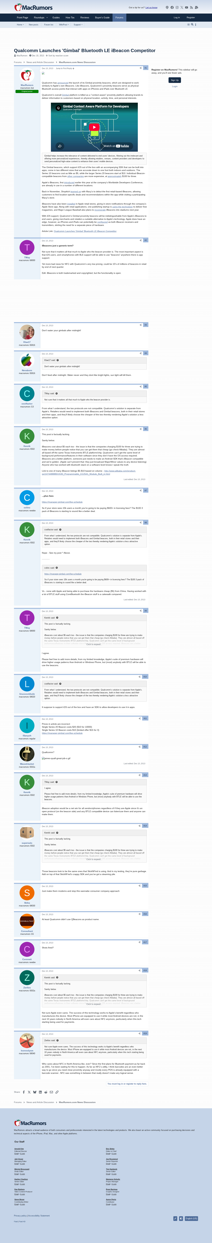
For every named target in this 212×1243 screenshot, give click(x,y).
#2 (146, 240)
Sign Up (175, 80)
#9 (146, 611)
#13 (145, 775)
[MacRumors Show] (167, 7)
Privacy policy (20, 1216)
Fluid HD (22, 1221)
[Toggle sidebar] (196, 24)
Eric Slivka (110, 1149)
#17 (145, 942)
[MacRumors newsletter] (196, 7)
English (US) (191, 1218)
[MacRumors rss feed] (191, 7)
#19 (145, 1033)
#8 (146, 523)
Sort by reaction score (58, 55)
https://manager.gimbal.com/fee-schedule (62, 502)
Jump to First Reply (64, 68)
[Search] (192, 24)
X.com (22, 1153)
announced (62, 83)
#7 (146, 491)
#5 (146, 386)
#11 (145, 718)
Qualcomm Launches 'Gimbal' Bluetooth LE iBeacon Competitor (85, 231)
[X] (181, 7)
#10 (145, 677)
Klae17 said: (50, 360)
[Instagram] (177, 7)
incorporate (100, 210)
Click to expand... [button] (94, 644)
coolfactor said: (51, 529)
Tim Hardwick (111, 1169)
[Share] (140, 68)
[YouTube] (186, 7)
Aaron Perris (111, 1199)
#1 (146, 68)
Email (16, 1153)
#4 (146, 353)
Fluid (16, 1221)
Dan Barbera (19, 1189)
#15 (145, 886)
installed (71, 204)
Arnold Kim (19, 1149)
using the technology (122, 206)
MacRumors (22, 55)
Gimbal (65, 95)
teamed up (75, 191)
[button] (38, 17)
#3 (146, 325)
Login (175, 86)
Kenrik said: (49, 618)
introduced (69, 182)
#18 (145, 970)
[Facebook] (172, 7)
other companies (75, 176)
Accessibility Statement (39, 1216)
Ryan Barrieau (111, 1189)
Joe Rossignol (112, 1159)
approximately (115, 176)
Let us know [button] (151, 7)
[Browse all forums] (188, 24)
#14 (145, 826)
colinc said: (49, 568)
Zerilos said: (49, 1040)
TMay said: (49, 393)
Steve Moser (19, 1199)
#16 (145, 914)
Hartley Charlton (21, 1179)
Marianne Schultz (113, 1179)
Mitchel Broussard (21, 1169)
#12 (145, 747)
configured (102, 222)
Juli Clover (18, 1159)
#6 (146, 429)
